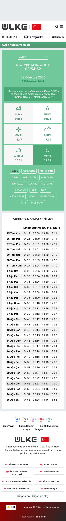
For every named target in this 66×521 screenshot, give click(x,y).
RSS (12, 507)
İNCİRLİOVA (37, 202)
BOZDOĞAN (29, 171)
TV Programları (35, 37)
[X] (25, 419)
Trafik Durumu (51, 471)
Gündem (59, 37)
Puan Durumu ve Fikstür (18, 481)
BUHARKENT (46, 171)
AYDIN (15, 171)
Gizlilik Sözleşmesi (49, 426)
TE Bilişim (41, 516)
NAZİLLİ (45, 190)
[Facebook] (17, 419)
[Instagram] (33, 419)
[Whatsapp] (49, 419)
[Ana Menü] (61, 26)
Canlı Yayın (8, 426)
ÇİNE (24, 202)
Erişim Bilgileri (26, 426)
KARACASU (47, 177)
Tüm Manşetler (51, 481)
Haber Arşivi (51, 488)
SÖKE (32, 196)
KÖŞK (34, 190)
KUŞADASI (20, 190)
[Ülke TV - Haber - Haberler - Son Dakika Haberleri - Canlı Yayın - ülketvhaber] (23, 26)
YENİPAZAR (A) (47, 196)
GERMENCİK (29, 177)
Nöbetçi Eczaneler (18, 464)
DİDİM (15, 177)
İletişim (39, 429)
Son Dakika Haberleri (18, 488)
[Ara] (56, 26)
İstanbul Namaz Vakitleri (18, 473)
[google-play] (40, 496)
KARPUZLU (17, 183)
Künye (26, 429)
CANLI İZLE (11, 37)
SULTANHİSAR (16, 196)
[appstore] (24, 496)
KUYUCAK (47, 183)
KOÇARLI (33, 183)
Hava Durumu (51, 464)
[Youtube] (41, 419)
